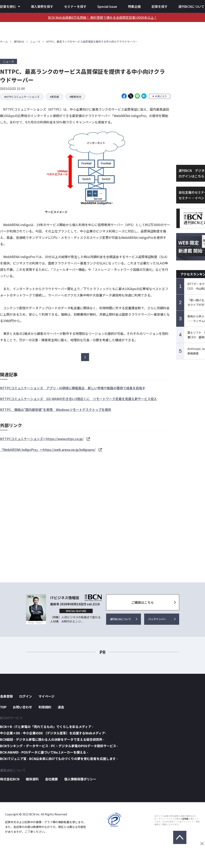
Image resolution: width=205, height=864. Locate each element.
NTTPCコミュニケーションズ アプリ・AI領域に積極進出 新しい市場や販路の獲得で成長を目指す (72, 387)
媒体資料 (32, 779)
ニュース (35, 41)
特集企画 (134, 6)
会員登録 (6, 696)
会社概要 (51, 779)
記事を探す (160, 6)
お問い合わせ (22, 707)
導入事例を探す (42, 6)
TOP (3, 707)
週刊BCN (19, 41)
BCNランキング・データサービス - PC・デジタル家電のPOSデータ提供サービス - (59, 745)
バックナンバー (157, 619)
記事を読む (8, 6)
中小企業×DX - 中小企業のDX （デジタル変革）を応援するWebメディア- (53, 733)
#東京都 (54, 97)
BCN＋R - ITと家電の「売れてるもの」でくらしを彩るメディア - (46, 726)
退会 (61, 707)
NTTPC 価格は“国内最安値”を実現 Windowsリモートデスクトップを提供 (55, 409)
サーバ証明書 (182, 818)
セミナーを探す (75, 6)
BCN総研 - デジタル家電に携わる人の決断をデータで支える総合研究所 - (52, 739)
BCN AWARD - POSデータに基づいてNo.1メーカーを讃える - (44, 752)
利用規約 (44, 707)
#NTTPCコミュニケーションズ (21, 97)
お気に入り (161, 96)
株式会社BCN (9, 779)
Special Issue (107, 6)
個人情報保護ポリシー (80, 779)
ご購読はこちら (142, 602)
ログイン (25, 696)
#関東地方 (75, 97)
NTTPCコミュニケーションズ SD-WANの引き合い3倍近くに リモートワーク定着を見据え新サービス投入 (78, 398)
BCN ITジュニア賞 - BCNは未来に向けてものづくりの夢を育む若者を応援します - (59, 758)
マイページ (46, 696)
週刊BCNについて (191, 6)
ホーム (4, 41)
